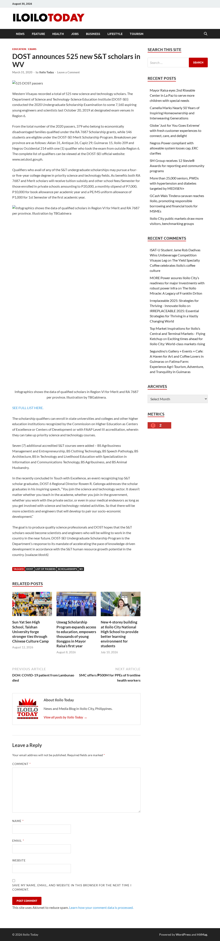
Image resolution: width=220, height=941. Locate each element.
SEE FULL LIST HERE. (27, 408)
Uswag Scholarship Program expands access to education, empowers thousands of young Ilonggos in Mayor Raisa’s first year (76, 634)
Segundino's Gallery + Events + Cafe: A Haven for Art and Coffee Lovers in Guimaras (177, 356)
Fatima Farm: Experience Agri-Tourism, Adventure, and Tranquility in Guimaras (177, 366)
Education (19, 49)
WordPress (183, 934)
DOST (29, 569)
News (20, 34)
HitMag (202, 934)
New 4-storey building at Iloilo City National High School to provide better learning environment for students (119, 634)
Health (58, 34)
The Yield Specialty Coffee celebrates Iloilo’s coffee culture (175, 265)
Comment (21, 764)
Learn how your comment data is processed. (101, 907)
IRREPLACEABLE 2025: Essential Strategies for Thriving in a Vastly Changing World (174, 316)
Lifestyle (114, 34)
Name (18, 821)
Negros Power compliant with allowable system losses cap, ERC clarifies (174, 148)
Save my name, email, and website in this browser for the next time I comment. (71, 887)
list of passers (45, 569)
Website (19, 860)
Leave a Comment (68, 72)
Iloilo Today (46, 72)
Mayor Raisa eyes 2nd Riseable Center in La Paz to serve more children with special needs (172, 95)
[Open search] (205, 34)
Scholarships (67, 569)
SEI (81, 569)
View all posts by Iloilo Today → (65, 717)
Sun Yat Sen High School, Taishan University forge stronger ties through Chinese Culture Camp (30, 631)
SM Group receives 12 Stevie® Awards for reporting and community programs (177, 165)
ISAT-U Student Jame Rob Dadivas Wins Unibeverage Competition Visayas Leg (175, 255)
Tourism (137, 34)
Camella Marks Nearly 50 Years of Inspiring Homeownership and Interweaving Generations (174, 113)
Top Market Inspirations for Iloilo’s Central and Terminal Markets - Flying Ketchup (177, 333)
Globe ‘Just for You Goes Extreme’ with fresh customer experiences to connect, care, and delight (175, 130)
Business (93, 34)
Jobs (75, 34)
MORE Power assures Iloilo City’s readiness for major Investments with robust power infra (177, 283)
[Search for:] (178, 62)
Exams (32, 49)
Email (18, 840)
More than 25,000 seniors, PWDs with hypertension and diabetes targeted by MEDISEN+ (174, 183)
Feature (38, 34)
